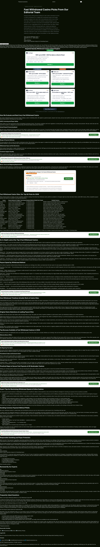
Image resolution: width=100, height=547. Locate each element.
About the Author (8, 535)
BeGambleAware (6, 530)
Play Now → (50, 64)
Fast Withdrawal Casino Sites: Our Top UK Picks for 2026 (39, 45)
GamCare (13, 530)
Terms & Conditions (29, 535)
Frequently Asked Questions (80, 47)
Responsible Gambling (53, 535)
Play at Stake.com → (94, 234)
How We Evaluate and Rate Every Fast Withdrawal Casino (13, 45)
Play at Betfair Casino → (93, 159)
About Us (2, 535)
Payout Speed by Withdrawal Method (86, 45)
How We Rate (45, 535)
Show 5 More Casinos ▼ (50, 109)
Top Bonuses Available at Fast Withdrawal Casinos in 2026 (58, 46)
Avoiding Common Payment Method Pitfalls (43, 47)
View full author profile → (5, 464)
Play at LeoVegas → (93, 134)
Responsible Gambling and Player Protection (63, 47)
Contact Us (61, 535)
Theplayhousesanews (22, 1)
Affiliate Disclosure (38, 535)
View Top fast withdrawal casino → (31, 36)
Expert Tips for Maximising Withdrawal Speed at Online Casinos (18, 47)
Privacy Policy (15, 535)
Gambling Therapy (20, 530)
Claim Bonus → (68, 178)
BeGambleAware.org (61, 111)
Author (53, 1)
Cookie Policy (22, 535)
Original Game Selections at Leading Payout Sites (34, 46)
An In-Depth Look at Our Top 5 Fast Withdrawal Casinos (64, 45)
